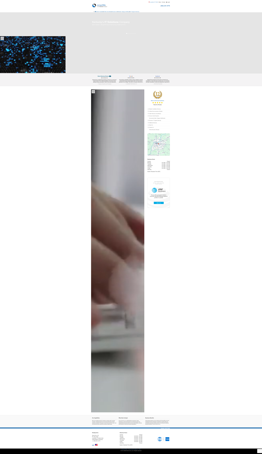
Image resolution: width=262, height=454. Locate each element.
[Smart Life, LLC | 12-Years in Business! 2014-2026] (157, 106)
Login (168, 2)
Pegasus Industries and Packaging (104, 96)
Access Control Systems (154, 128)
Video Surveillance (108, 11)
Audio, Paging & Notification (125, 11)
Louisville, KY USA (154, 2)
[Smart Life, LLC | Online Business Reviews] (157, 115)
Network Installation (100, 11)
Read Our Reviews (158, 117)
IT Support (135, 11)
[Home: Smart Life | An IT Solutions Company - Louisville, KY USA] (95, 11)
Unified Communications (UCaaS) (155, 123)
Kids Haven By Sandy (158, 96)
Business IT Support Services (155, 132)
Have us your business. (157, 113)
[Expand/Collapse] (148, 121)
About (160, 2)
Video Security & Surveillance (155, 126)
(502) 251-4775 (165, 6)
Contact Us (151, 139)
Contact (163, 2)
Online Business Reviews (154, 142)
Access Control (115, 11)
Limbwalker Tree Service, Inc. (131, 96)
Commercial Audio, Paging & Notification (157, 130)
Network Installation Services (155, 121)
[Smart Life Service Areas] (159, 157)
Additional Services (153, 135)
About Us (151, 137)
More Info (159, 215)
